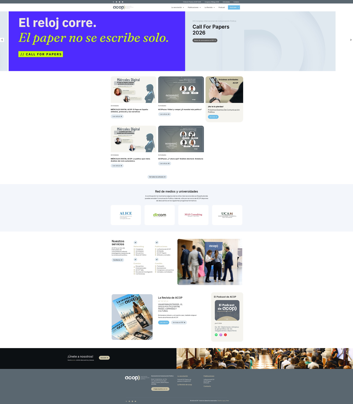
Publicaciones (193, 7)
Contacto (236, 2)
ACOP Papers (207, 381)
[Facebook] (116, 2)
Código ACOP (187, 381)
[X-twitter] (113, 2)
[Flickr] (119, 2)
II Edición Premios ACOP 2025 (192, 2)
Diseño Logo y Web (223, 400)
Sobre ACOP (180, 379)
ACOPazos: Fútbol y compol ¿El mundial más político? (180, 109)
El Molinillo (206, 383)
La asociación (176, 7)
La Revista (208, 7)
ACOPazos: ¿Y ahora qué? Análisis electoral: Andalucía (180, 159)
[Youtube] (122, 2)
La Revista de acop (184, 385)
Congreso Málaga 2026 (212, 2)
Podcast (222, 7)
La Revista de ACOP (209, 379)
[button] (2, 40)
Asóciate (233, 7)
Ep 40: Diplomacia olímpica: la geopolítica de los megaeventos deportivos (227, 329)
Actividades (226, 2)
